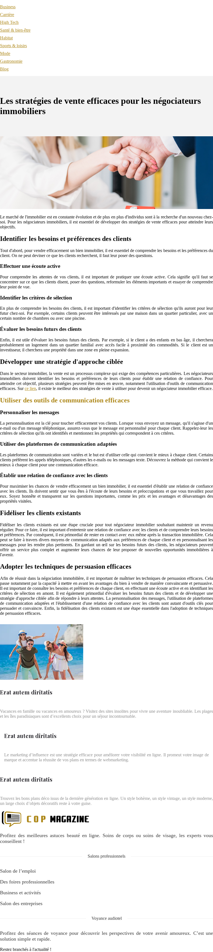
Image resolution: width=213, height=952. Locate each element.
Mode (5, 53)
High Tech (9, 22)
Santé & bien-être (15, 30)
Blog (4, 69)
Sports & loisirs (13, 45)
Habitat (6, 38)
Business (8, 6)
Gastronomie (11, 61)
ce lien (30, 388)
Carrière (7, 14)
